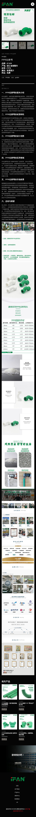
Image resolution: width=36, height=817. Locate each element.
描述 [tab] (3, 85)
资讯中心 (17, 795)
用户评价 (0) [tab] (5, 88)
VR (17, 802)
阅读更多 (4, 709)
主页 (17, 786)
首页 (3, 54)
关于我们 (17, 789)
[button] (31, 11)
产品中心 (17, 792)
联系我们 (17, 799)
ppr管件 (17, 77)
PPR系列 (7, 54)
